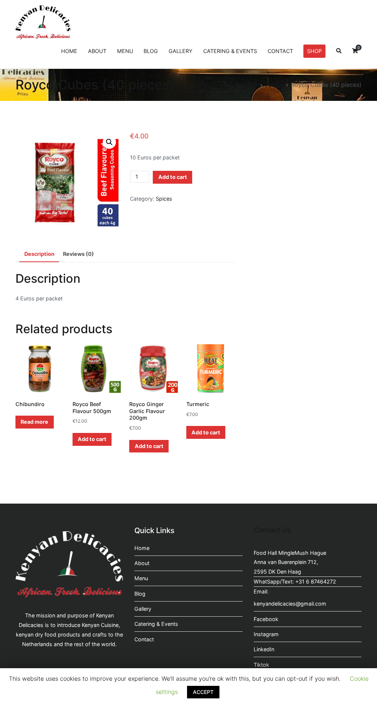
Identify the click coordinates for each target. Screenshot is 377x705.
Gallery (142, 609)
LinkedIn (264, 649)
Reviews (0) (78, 254)
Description (39, 254)
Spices (274, 84)
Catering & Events (156, 624)
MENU (125, 51)
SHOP (314, 51)
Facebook (266, 619)
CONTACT (280, 51)
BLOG (151, 51)
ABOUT (97, 51)
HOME (69, 51)
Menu (141, 578)
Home (249, 84)
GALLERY (181, 51)
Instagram (266, 634)
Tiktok (261, 665)
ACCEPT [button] (203, 692)
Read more (34, 422)
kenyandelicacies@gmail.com (290, 603)
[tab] (39, 254)
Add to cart (172, 177)
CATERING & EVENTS (230, 51)
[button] (109, 142)
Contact (144, 639)
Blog (139, 594)
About (141, 563)
